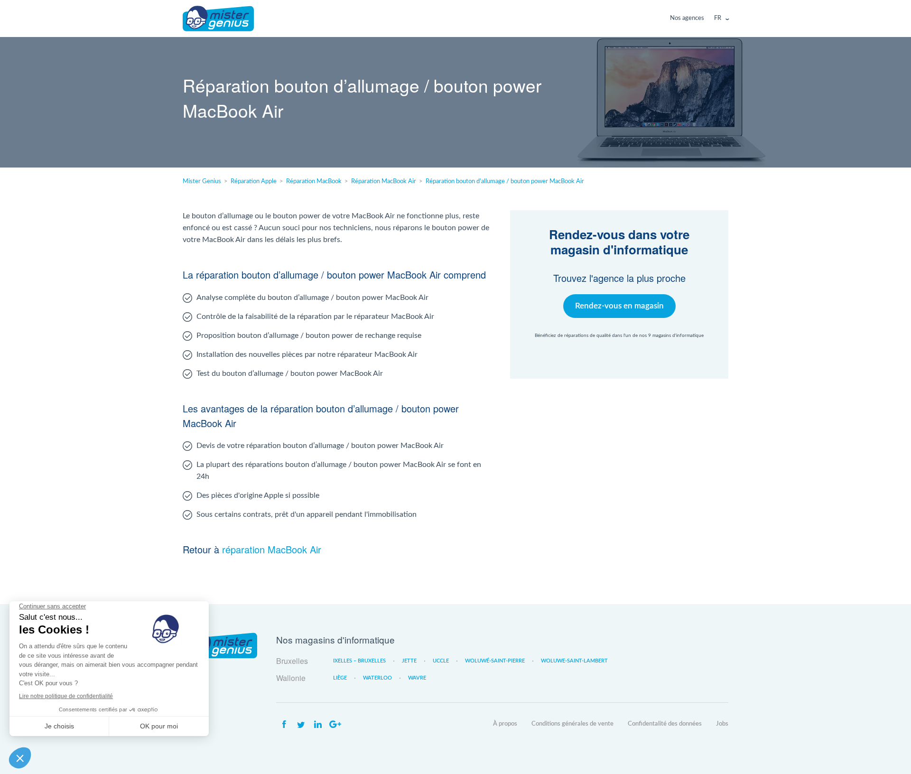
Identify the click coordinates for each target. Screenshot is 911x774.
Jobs (722, 724)
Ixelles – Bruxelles (359, 660)
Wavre (417, 678)
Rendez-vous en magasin (619, 306)
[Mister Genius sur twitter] (300, 724)
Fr (717, 18)
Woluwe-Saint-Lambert (574, 660)
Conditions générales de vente (572, 724)
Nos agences (687, 18)
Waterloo (377, 678)
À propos (505, 724)
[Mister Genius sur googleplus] (335, 724)
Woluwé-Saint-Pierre (495, 660)
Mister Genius (218, 18)
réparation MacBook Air (271, 549)
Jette (409, 660)
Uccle (441, 660)
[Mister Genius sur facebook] (283, 724)
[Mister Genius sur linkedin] (317, 724)
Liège (340, 678)
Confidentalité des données (665, 724)
